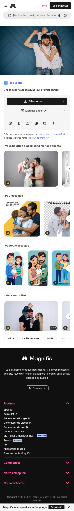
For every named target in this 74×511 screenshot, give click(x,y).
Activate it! (56, 507)
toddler (11, 338)
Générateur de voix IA (16, 427)
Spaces (8, 409)
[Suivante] (69, 169)
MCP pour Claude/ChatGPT (25, 435)
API (6, 444)
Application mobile (14, 448)
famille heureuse (30, 338)
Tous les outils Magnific (17, 453)
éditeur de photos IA (39, 137)
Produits (9, 403)
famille (50, 338)
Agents (13, 440)
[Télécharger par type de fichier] (63, 101)
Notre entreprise (15, 473)
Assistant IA (10, 414)
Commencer (12, 462)
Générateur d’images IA (17, 418)
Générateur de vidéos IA (17, 422)
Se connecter (60, 5)
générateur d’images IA (50, 134)
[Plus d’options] (53, 123)
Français (37, 388)
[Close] (69, 507)
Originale (23, 30)
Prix (44, 5)
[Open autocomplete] (8, 15)
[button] (37, 388)
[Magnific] (37, 359)
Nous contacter (14, 483)
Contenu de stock (14, 431)
